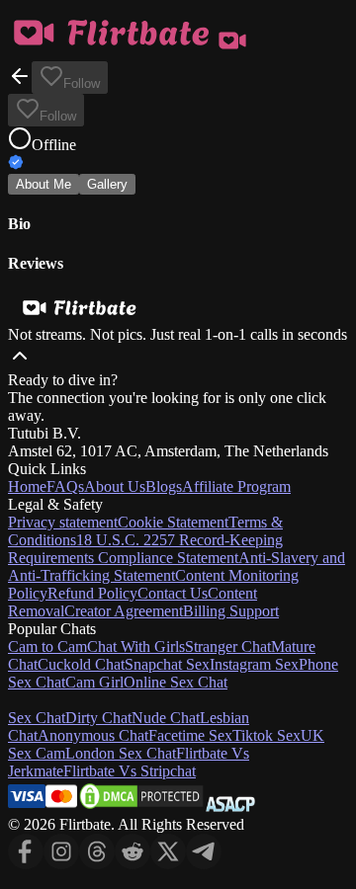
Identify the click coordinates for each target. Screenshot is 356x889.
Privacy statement (63, 522)
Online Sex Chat (175, 682)
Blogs (163, 486)
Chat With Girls (136, 646)
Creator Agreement (123, 611)
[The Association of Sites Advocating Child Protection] (230, 806)
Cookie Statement (173, 522)
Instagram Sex (254, 664)
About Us (114, 486)
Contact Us (172, 593)
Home (27, 486)
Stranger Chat (228, 646)
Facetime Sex (190, 735)
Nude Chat (166, 717)
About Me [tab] (43, 184)
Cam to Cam (47, 646)
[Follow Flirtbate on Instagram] (61, 863)
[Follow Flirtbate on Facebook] (26, 863)
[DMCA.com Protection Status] (141, 806)
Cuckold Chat (81, 664)
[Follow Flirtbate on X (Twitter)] (168, 863)
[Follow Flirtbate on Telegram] (204, 863)
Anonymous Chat (93, 735)
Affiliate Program (236, 486)
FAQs (65, 486)
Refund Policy (92, 593)
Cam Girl (94, 682)
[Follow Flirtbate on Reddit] (132, 863)
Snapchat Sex (167, 664)
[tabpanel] (178, 243)
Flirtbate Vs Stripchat (129, 771)
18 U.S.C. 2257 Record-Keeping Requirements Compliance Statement (145, 548)
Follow (81, 83)
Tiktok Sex (266, 735)
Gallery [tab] (107, 184)
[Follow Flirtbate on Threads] (97, 863)
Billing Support (231, 611)
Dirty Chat (98, 717)
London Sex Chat (120, 753)
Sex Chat (36, 717)
